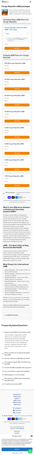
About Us (17, 431)
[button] (31, 436)
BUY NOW (17, 48)
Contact (17, 433)
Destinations (17, 394)
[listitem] (17, 225)
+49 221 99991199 (19, 428)
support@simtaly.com (18, 427)
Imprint (21, 453)
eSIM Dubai (17, 404)
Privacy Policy (15, 453)
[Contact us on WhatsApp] (30, 451)
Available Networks (12, 315)
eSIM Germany (17, 402)
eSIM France (17, 400)
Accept (17, 449)
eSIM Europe (17, 396)
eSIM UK (17, 398)
